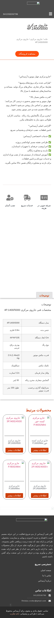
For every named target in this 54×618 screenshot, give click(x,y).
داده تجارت (14, 614)
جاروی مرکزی (36, 39)
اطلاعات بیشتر (39, 450)
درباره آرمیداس (44, 581)
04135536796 (10, 14)
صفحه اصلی (46, 570)
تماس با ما (46, 575)
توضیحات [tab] (44, 295)
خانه (46, 39)
